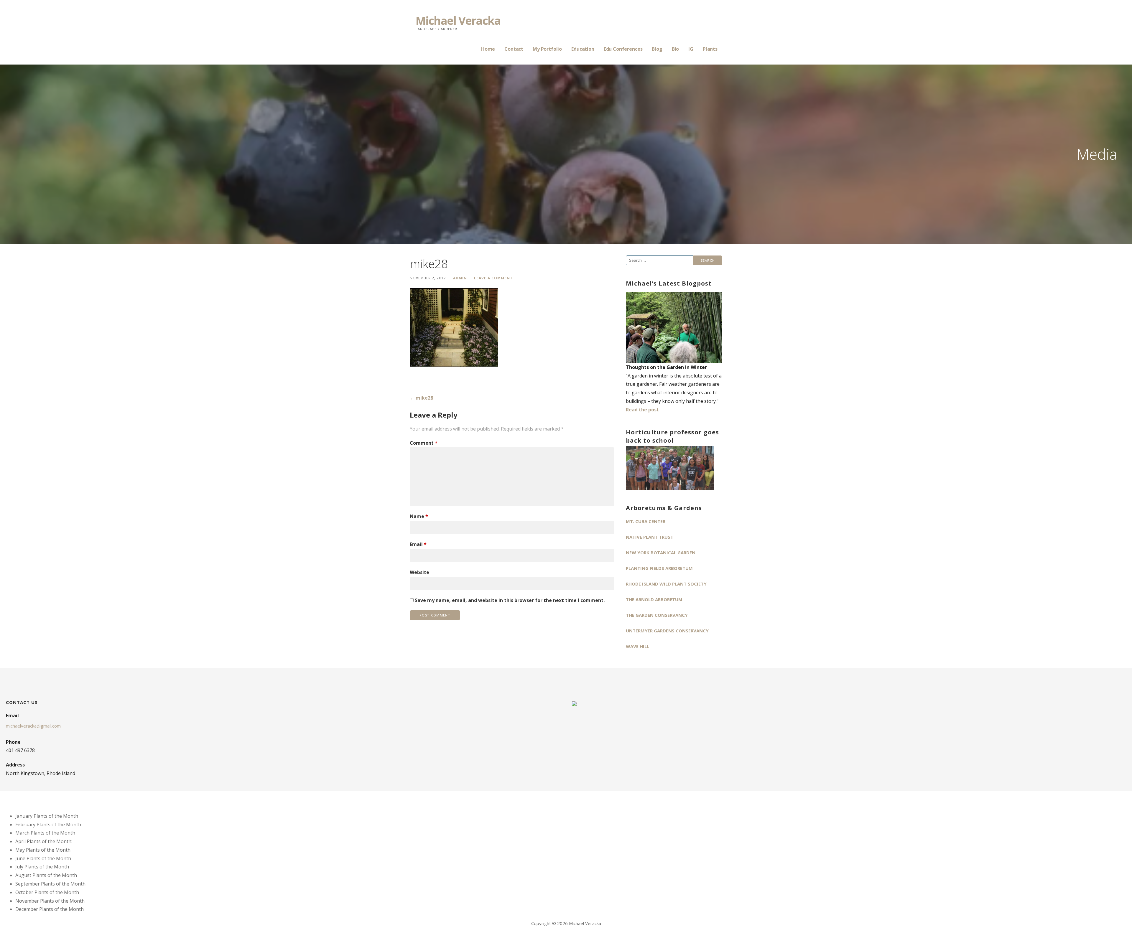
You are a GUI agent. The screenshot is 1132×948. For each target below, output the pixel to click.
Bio (675, 49)
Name (419, 516)
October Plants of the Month (47, 892)
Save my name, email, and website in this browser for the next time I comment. (510, 600)
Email (418, 544)
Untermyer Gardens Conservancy (667, 631)
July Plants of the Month (42, 866)
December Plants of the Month (49, 909)
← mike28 (421, 398)
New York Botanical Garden (660, 552)
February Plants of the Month (48, 824)
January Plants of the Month (46, 816)
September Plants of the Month (50, 884)
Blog (657, 49)
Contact (513, 49)
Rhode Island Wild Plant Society (666, 584)
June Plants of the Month (43, 858)
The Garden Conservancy (657, 615)
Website (419, 572)
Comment (423, 443)
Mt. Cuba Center (645, 521)
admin (460, 278)
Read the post (642, 409)
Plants (710, 49)
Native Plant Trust (649, 537)
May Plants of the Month (42, 850)
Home (488, 49)
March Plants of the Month (45, 833)
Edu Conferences (623, 49)
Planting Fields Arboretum (659, 568)
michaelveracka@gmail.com (33, 726)
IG (690, 49)
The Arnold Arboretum (654, 599)
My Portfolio (547, 49)
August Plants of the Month (46, 875)
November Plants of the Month (50, 901)
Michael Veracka (458, 20)
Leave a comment (493, 278)
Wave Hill (637, 646)
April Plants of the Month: (43, 841)
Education (582, 49)
